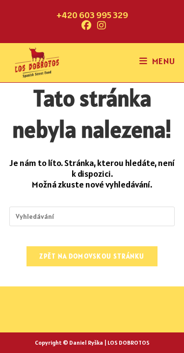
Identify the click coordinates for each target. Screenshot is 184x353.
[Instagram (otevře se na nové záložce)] (100, 25)
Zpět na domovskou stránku (92, 256)
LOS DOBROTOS (128, 342)
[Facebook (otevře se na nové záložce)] (86, 25)
